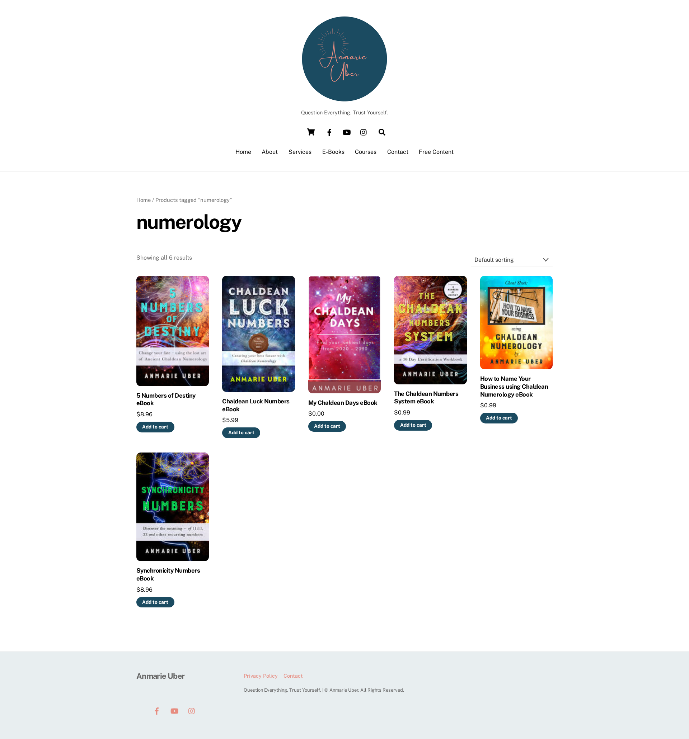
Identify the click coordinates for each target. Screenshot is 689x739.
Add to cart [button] (155, 427)
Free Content (436, 151)
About (270, 151)
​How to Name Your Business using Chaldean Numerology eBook (514, 386)
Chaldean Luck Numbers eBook (255, 405)
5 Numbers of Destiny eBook (166, 399)
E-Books (333, 151)
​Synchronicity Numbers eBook (168, 574)
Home (243, 151)
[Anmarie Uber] (344, 99)
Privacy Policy (261, 676)
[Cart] (311, 132)
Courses (365, 151)
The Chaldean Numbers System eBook (426, 397)
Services (300, 151)
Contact (397, 151)
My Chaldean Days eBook (343, 402)
